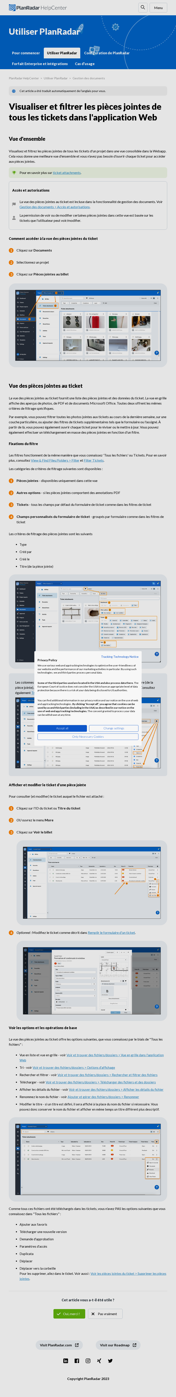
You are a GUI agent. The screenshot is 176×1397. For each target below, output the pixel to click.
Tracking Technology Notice (119, 656)
